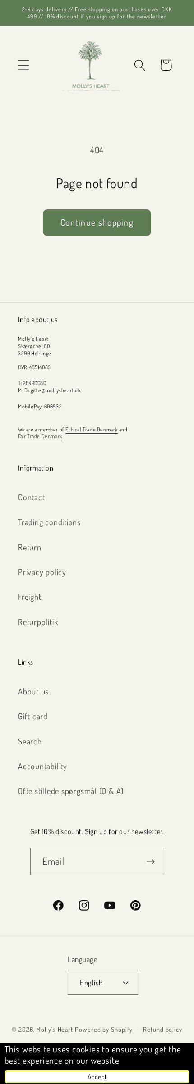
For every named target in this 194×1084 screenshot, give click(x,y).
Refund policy (162, 1029)
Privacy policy (42, 572)
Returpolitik (38, 622)
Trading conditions (49, 522)
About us (33, 691)
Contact (31, 497)
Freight (29, 596)
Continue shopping (97, 222)
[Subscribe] (150, 861)
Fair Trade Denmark (40, 436)
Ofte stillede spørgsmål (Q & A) (71, 790)
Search (30, 741)
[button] (23, 65)
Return (30, 547)
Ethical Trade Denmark (91, 429)
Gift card (33, 716)
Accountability (42, 766)
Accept (97, 1076)
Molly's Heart (54, 1029)
